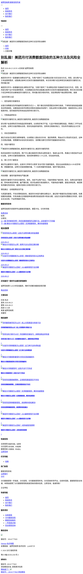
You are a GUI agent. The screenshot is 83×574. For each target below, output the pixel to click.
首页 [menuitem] (7, 9)
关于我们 (8, 35)
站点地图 (10, 543)
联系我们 (8, 37)
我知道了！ (5, 569)
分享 (2, 71)
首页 (7, 29)
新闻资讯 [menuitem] (8, 11)
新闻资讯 (8, 32)
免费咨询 (4, 213)
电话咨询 (4, 290)
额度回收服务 (10, 520)
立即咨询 (4, 452)
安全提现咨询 (10, 525)
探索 (7, 461)
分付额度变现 (10, 518)
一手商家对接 (10, 523)
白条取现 (8, 515)
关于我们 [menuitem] (8, 14)
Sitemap (3, 543)
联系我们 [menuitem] (8, 16)
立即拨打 (4, 474)
